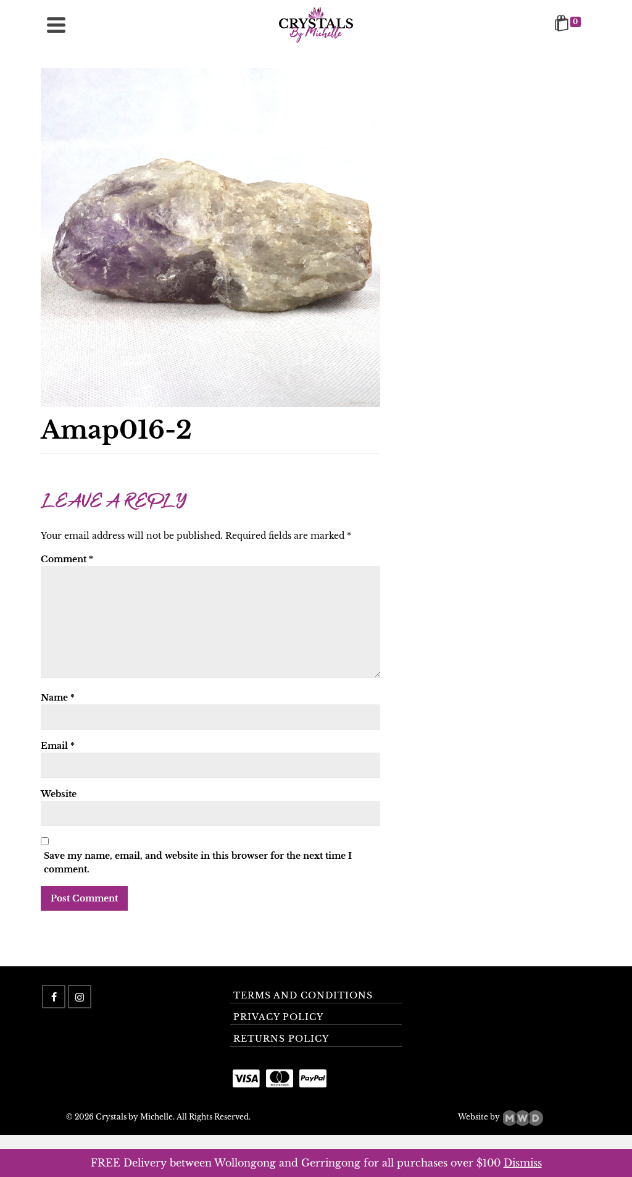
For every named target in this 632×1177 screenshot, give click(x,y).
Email (58, 745)
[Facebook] (53, 996)
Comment (67, 559)
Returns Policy (281, 1038)
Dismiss (523, 1163)
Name (58, 697)
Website (59, 793)
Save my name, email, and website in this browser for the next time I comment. (198, 862)
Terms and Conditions (303, 995)
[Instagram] (79, 996)
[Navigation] (56, 24)
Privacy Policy (278, 1017)
